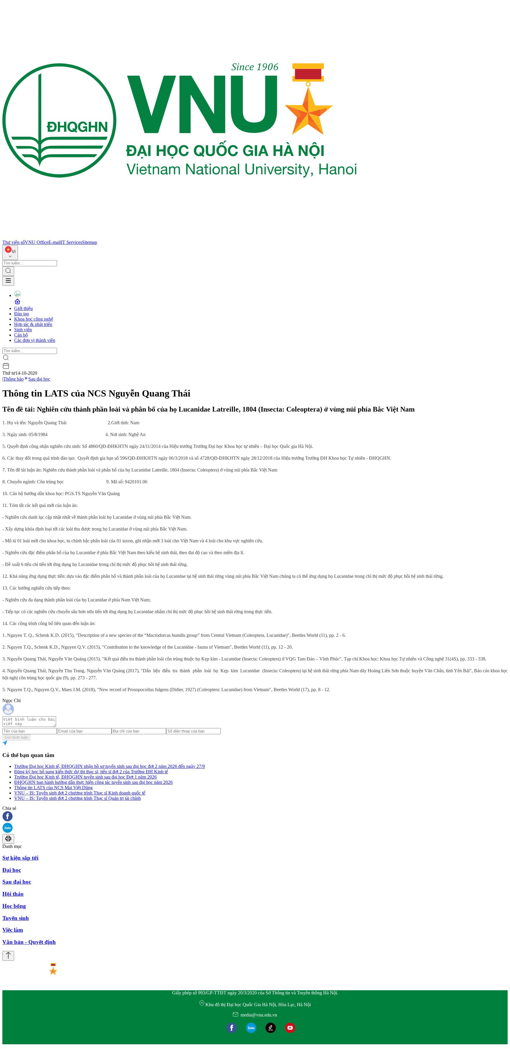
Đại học (11, 870)
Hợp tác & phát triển (33, 324)
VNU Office (36, 242)
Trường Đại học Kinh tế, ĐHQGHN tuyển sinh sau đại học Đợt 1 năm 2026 (85, 776)
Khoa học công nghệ (33, 319)
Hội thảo (13, 894)
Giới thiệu (23, 308)
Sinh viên (23, 329)
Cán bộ (21, 334)
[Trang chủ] (179, 236)
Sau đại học (39, 378)
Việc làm (12, 930)
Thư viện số (13, 242)
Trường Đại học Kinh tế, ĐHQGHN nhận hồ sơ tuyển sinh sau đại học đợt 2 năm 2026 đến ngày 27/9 (109, 766)
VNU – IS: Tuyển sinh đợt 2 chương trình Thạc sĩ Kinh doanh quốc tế (79, 792)
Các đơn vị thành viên (34, 340)
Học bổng (14, 906)
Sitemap (89, 242)
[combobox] (10, 252)
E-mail (54, 242)
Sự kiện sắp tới (20, 858)
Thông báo (13, 378)
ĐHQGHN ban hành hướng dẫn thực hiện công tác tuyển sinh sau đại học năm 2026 (93, 782)
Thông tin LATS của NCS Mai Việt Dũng (53, 787)
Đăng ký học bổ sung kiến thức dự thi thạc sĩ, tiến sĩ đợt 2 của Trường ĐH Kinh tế (91, 771)
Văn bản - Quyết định (29, 942)
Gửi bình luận (16, 737)
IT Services (71, 242)
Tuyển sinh (15, 918)
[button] (255, 817)
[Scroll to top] (8, 956)
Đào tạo (21, 313)
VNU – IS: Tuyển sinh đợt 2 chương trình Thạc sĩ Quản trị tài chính (77, 798)
